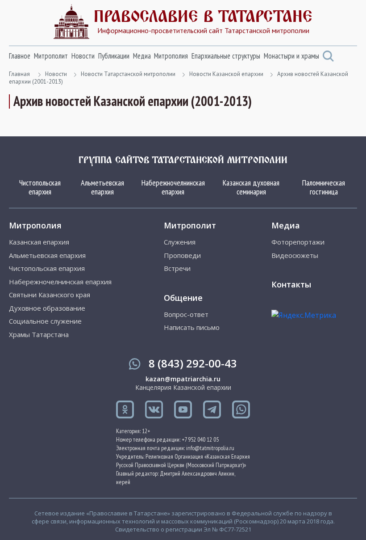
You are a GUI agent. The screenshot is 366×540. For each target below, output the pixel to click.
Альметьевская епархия (102, 187)
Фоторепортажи (297, 242)
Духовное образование (47, 308)
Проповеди (182, 255)
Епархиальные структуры (225, 56)
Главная (19, 74)
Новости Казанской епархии (226, 74)
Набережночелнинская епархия (173, 187)
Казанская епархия (39, 242)
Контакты (291, 284)
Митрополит (51, 56)
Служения (179, 242)
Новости (83, 56)
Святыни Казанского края (49, 295)
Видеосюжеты (294, 255)
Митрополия (171, 56)
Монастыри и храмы (291, 56)
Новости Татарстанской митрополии (128, 74)
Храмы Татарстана (39, 334)
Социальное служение (45, 321)
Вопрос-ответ (186, 314)
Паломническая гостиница (323, 187)
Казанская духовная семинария (251, 187)
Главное (19, 56)
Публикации (113, 56)
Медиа (142, 56)
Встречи (177, 268)
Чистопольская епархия (40, 187)
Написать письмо (192, 327)
